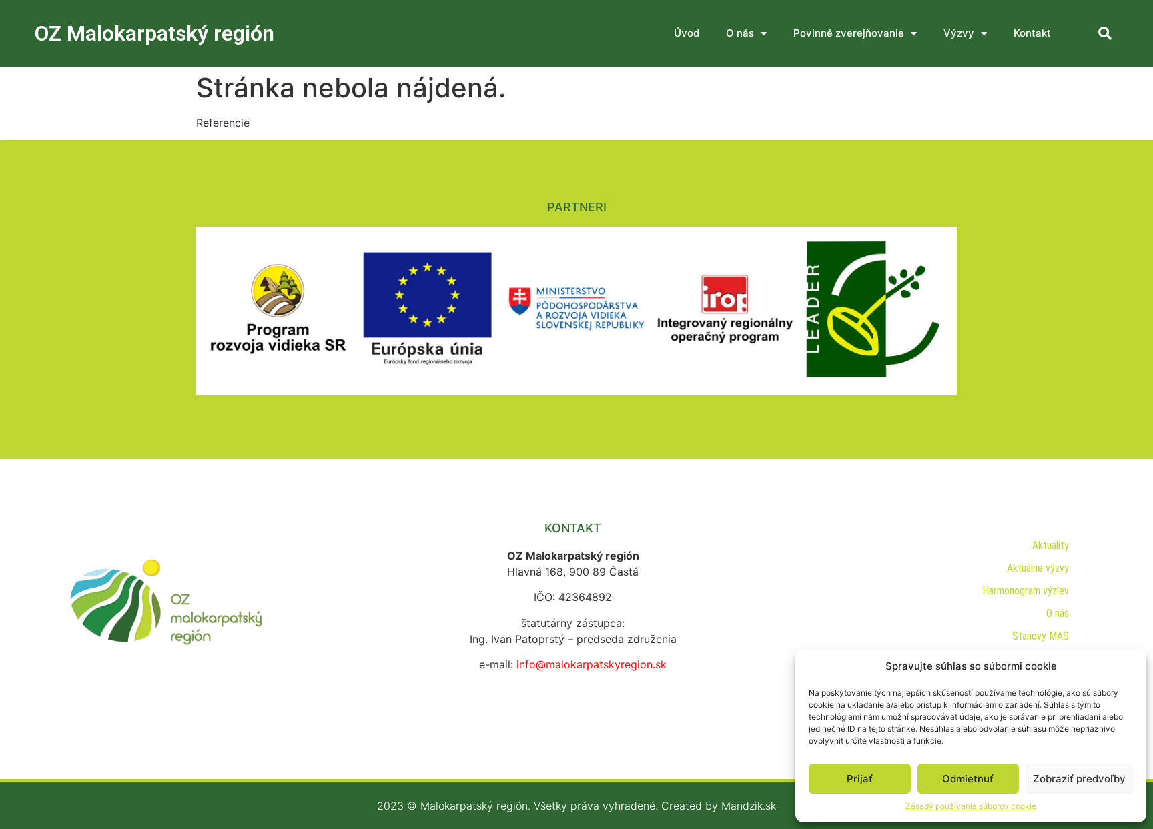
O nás (740, 33)
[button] (1105, 33)
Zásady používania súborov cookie (970, 806)
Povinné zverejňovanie (848, 33)
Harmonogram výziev (1025, 590)
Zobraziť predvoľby (1079, 778)
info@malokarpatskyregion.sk (591, 664)
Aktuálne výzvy (1038, 568)
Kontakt (1032, 33)
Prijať (860, 778)
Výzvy (958, 33)
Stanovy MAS (1040, 636)
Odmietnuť (968, 778)
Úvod (686, 33)
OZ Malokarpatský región (154, 33)
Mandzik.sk (748, 805)
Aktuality (1050, 545)
